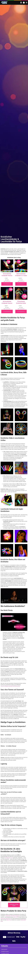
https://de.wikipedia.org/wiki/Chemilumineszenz (10, 686)
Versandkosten (7, 281)
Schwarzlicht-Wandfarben (6, 918)
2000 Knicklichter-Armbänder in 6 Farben (21, 274)
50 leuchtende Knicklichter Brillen (21, 302)
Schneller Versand (5, 951)
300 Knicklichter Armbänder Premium (7, 302)
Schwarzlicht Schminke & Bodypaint (12, 915)
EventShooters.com (9, 857)
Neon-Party (9, 920)
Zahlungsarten (4, 949)
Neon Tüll (16, 917)
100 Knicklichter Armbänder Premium (7, 274)
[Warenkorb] (24, 2)
